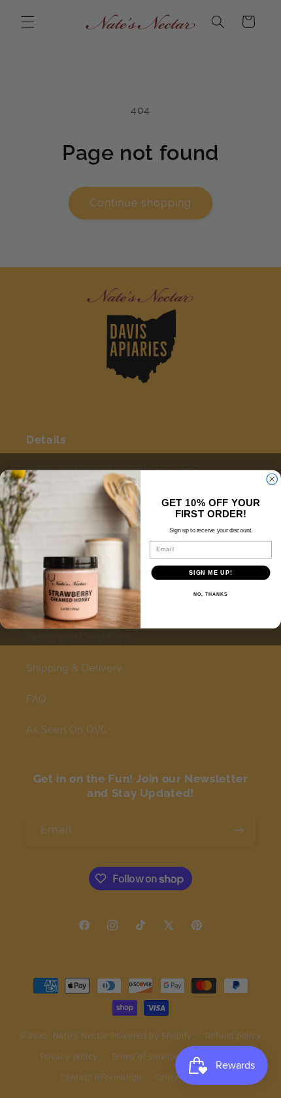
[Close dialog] (272, 479)
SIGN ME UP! (211, 572)
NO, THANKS (210, 594)
